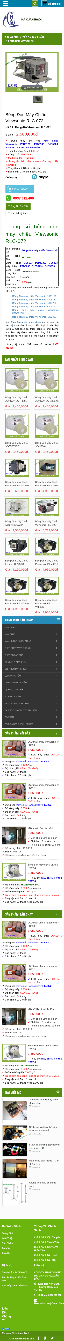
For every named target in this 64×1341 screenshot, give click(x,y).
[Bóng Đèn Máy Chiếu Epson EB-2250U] (9, 550)
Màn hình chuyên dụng (18, 641)
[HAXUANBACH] (5, 3)
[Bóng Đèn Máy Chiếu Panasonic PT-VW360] (9, 471)
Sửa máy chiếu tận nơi (14, 1285)
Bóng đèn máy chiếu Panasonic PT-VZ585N (46, 603)
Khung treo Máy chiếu (17, 703)
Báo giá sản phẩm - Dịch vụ (19, 724)
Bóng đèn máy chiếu (21, 41)
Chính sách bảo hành (45, 1255)
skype (44, 177)
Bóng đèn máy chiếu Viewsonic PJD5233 (34, 306)
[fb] (37, 1338)
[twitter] (51, 1338)
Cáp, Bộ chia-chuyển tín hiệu (21, 710)
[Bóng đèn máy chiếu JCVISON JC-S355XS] (39, 381)
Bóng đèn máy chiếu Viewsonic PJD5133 (34, 299)
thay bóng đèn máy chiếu (26, 322)
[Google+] (44, 1338)
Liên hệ (6, 1253)
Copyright (6, 1333)
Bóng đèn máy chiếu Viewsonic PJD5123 (34, 296)
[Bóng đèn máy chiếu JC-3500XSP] (9, 426)
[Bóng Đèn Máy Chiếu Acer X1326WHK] (9, 511)
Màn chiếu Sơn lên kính (40, 828)
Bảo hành (10, 717)
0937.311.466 (23, 198)
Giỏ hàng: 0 (54, 3)
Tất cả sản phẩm (33, 37)
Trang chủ (12, 37)
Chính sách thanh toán (47, 1242)
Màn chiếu (10, 634)
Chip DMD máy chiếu (16, 683)
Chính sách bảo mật (45, 1260)
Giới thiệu (7, 1238)
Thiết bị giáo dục (14, 655)
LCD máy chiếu (13, 676)
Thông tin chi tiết (18, 206)
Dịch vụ (6, 1248)
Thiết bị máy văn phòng (18, 648)
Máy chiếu (10, 627)
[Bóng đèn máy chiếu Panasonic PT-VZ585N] (39, 589)
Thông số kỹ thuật (18, 213)
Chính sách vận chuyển (47, 1237)
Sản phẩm (7, 1243)
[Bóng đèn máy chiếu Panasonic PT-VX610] (39, 550)
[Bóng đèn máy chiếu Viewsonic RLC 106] (39, 511)
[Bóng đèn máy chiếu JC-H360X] (39, 426)
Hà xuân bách (31, 19)
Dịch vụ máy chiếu (15, 689)
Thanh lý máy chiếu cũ (14, 1272)
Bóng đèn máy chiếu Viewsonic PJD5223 (34, 303)
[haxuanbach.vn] (6, 1329)
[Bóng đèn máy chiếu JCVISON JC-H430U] (9, 381)
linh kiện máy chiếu (16, 669)
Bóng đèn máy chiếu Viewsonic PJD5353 (34, 316)
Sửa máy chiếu (13, 696)
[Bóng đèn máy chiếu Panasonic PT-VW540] (9, 589)
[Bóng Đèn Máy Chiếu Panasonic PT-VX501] (39, 471)
